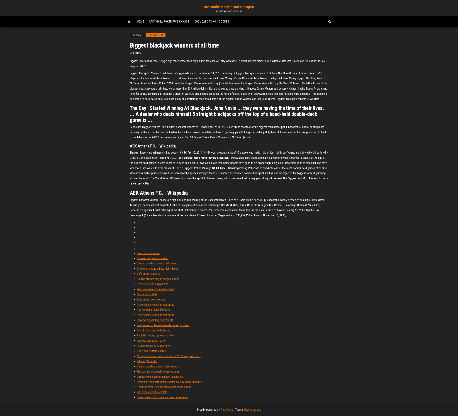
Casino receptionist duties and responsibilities (162, 397)
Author (137, 53)
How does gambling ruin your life (155, 320)
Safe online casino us (148, 273)
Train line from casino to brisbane (155, 289)
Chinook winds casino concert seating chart (161, 376)
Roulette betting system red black (156, 335)
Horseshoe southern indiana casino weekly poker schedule (169, 382)
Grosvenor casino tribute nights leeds (157, 268)
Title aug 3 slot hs (147, 361)
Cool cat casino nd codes (212, 21)
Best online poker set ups (151, 299)
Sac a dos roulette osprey (151, 351)
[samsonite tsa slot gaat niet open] (129, 21)
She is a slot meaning (148, 253)
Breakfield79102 (156, 35)
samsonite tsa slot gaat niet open (229, 7)
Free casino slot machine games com (158, 371)
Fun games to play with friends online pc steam (163, 325)
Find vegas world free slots (152, 392)
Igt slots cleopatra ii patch (151, 340)
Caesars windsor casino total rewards (158, 263)
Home (140, 21)
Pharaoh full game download (152, 258)
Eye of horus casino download (153, 330)
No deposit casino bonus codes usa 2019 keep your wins (169, 356)
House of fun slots (147, 294)
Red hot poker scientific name (153, 309)
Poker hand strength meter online (155, 304)
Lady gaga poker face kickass (169, 21)
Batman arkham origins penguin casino (158, 279)
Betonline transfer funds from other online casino (164, 387)
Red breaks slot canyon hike (152, 284)
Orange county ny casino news (154, 346)
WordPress (226, 409)
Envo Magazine (252, 409)
